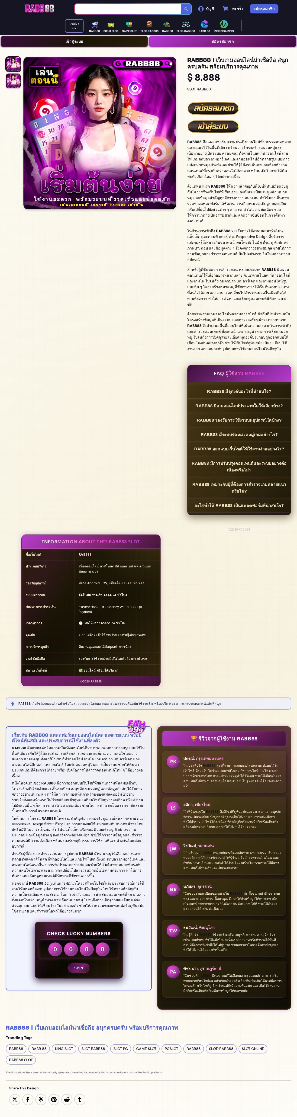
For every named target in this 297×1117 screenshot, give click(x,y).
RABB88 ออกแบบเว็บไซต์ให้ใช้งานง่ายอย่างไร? (239, 449)
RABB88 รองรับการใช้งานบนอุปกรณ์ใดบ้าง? (239, 420)
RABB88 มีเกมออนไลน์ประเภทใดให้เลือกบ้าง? (239, 405)
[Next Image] (172, 134)
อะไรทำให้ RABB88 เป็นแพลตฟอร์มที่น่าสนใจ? (239, 505)
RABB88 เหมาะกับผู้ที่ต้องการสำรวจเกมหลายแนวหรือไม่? (239, 487)
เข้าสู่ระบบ (74, 41)
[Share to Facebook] (27, 1099)
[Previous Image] (27, 134)
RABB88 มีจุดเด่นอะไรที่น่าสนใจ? (239, 391)
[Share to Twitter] (14, 1099)
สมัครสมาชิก (223, 41)
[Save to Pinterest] (53, 1099)
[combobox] (128, 9)
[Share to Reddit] (66, 1099)
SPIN (78, 968)
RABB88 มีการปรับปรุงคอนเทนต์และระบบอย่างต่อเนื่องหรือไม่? (239, 466)
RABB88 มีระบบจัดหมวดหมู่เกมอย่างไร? (239, 434)
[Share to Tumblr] (79, 1099)
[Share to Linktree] (40, 1099)
